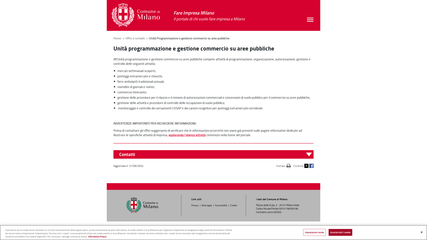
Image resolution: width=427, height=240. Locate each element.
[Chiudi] (421, 232)
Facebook (311, 166)
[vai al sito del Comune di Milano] (136, 15)
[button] (215, 154)
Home (117, 38)
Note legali (207, 205)
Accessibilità (221, 205)
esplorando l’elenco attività (187, 135)
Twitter (306, 166)
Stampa (283, 166)
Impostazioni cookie (314, 232)
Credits (233, 205)
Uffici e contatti (135, 38)
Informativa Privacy (97, 236)
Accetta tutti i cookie (340, 232)
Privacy (194, 205)
